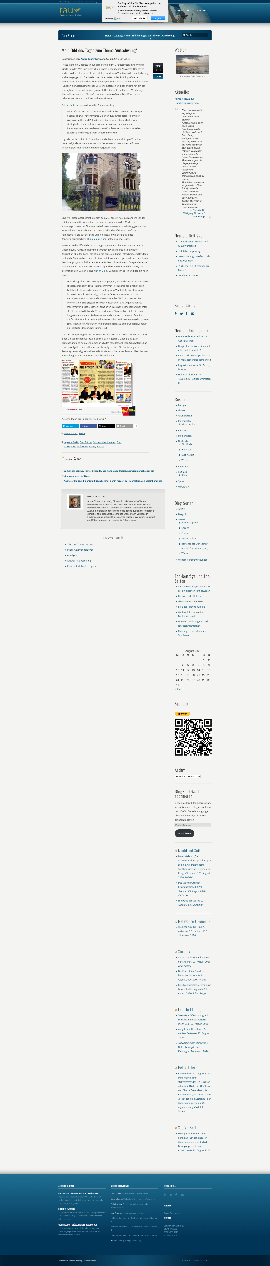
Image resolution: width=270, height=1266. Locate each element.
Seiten (181, 519)
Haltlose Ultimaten (148, 1235)
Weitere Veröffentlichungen (193, 559)
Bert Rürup (86, 442)
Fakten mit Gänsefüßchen (137, 1193)
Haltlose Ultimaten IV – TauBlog (124, 1218)
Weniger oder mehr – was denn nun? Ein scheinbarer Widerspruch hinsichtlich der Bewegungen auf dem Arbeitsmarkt (193, 1142)
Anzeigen (72, 555)
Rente (82, 433)
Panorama (183, 466)
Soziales (182, 471)
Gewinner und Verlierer (190, 601)
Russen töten (185, 1073)
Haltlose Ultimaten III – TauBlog (124, 1226)
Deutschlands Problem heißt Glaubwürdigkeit (78, 1193)
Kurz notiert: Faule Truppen (82, 566)
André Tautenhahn (91, 58)
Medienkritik (185, 435)
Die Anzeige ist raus (135, 1213)
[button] (70, 426)
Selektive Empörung (189, 251)
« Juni (178, 689)
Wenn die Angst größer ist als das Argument (78, 1225)
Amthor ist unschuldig (79, 560)
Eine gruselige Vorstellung (130, 1240)
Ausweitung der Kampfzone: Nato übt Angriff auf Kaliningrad (193, 1047)
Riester (100, 446)
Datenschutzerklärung (89, 2)
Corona (185, 527)
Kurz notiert (187, 454)
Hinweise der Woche (189, 900)
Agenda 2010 (71, 442)
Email (193, 313)
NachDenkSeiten (191, 850)
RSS (177, 313)
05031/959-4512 (171, 1232)
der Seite (70, 104)
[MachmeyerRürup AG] (101, 211)
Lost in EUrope (190, 1009)
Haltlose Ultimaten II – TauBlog (124, 1235)
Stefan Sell (187, 1128)
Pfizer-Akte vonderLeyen (80, 549)
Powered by (109, 18)
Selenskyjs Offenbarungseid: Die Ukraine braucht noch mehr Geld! (193, 1019)
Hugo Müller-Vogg (96, 238)
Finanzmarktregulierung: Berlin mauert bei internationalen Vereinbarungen (113, 480)
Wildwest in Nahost (189, 275)
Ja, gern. (157, 18)
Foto (119, 442)
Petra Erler (187, 1067)
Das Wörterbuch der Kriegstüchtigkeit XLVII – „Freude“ (191, 887)
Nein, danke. (140, 18)
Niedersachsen (189, 424)
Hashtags (186, 449)
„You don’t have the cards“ (81, 544)
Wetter (185, 460)
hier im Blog (100, 270)
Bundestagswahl (190, 522)
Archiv (181, 508)
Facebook (187, 313)
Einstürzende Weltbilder (191, 596)
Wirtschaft (183, 486)
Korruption (70, 446)
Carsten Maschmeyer (104, 442)
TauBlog (118, 35)
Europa (182, 404)
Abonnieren (184, 833)
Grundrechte (185, 415)
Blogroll (182, 514)
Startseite (186, 1260)
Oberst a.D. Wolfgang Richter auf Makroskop (194, 213)
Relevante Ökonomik (194, 921)
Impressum (197, 1260)
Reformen (82, 446)
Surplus (184, 951)
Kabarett (182, 430)
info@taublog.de (171, 1235)
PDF (79, 459)
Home (108, 35)
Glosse (181, 410)
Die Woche (187, 444)
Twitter (182, 313)
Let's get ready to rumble (191, 606)
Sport (181, 481)
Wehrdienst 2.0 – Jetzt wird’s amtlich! (139, 1199)
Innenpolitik (184, 420)
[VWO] (117, 18)
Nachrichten (70, 433)
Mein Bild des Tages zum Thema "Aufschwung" (99, 50)
